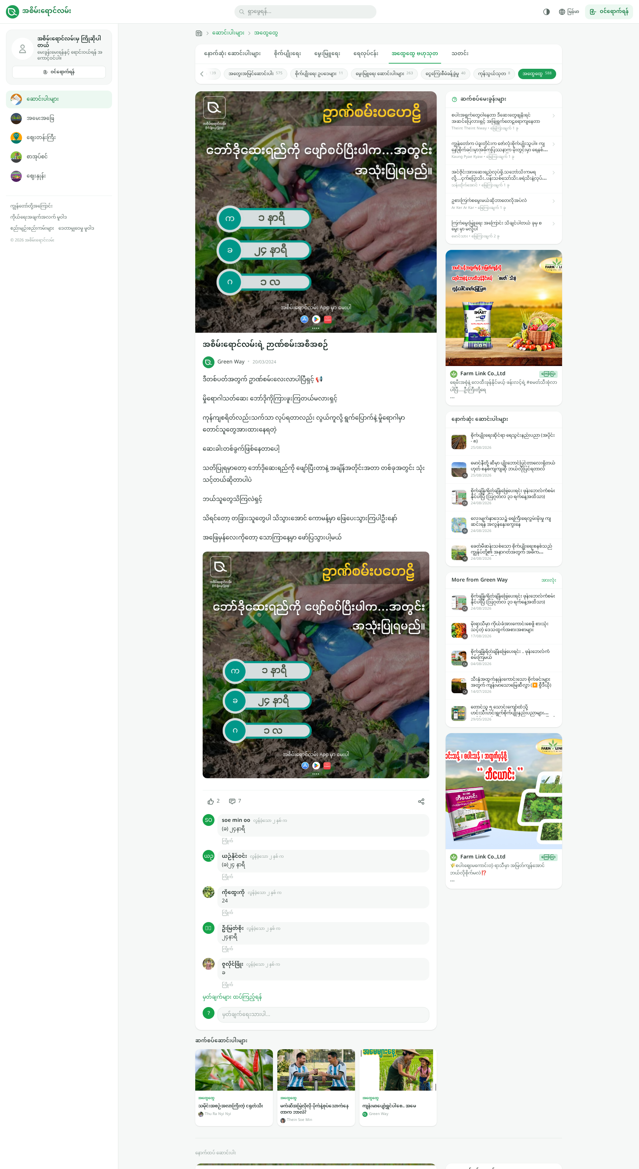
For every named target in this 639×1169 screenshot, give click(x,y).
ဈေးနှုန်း (36, 176)
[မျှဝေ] (421, 801)
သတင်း (460, 54)
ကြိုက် (227, 841)
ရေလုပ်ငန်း (366, 54)
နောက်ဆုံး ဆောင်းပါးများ (232, 54)
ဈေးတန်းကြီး (41, 137)
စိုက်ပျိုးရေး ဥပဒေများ (319, 74)
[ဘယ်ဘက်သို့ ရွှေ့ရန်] (205, 74)
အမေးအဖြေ (40, 118)
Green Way (230, 362)
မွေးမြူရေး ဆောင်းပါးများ (384, 74)
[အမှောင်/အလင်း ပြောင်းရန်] (546, 11)
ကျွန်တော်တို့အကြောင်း (31, 206)
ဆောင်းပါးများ (43, 99)
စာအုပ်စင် (37, 157)
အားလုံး (548, 580)
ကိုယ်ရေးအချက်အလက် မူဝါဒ (38, 217)
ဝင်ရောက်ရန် (63, 72)
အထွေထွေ (266, 33)
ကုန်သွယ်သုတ (494, 74)
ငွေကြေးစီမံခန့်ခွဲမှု (446, 74)
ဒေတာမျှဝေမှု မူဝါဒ (76, 228)
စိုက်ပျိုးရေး (287, 54)
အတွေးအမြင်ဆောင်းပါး (256, 74)
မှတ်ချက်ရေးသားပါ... (246, 1014)
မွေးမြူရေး (327, 54)
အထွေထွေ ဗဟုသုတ (415, 54)
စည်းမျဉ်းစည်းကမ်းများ (32, 228)
